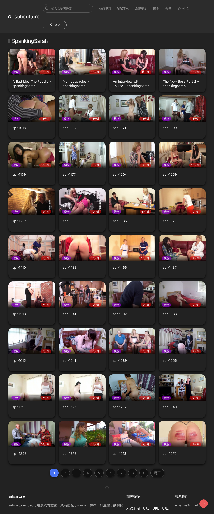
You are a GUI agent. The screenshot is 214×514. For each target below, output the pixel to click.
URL (146, 508)
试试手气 (123, 8)
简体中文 (183, 8)
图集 (156, 8)
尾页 (157, 473)
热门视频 (105, 8)
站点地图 (133, 508)
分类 (168, 8)
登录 (57, 25)
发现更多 (141, 8)
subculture (27, 17)
